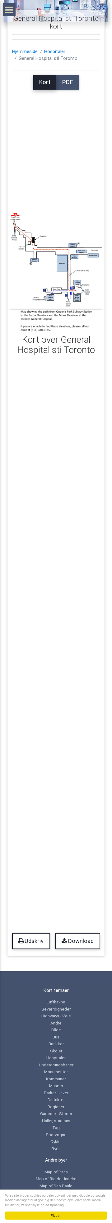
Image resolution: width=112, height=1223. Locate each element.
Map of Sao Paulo (56, 1185)
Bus (56, 1036)
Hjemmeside (25, 51)
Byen (56, 1148)
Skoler (56, 1050)
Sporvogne (56, 1134)
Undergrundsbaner (56, 1064)
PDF (67, 82)
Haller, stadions (56, 1120)
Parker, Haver (56, 1092)
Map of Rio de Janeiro (56, 1178)
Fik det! (56, 1215)
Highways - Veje (56, 1015)
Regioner (56, 1106)
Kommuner (56, 1078)
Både (56, 1029)
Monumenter (56, 1071)
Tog (56, 1127)
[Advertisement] (56, 145)
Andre (56, 1022)
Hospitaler (54, 51)
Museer (56, 1085)
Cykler (56, 1141)
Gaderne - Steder (56, 1113)
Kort (44, 82)
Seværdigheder (56, 1009)
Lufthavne (56, 1001)
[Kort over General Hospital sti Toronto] (56, 271)
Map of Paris (56, 1171)
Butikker (56, 1043)
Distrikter (56, 1099)
